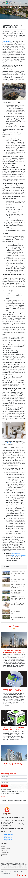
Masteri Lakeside (8, 839)
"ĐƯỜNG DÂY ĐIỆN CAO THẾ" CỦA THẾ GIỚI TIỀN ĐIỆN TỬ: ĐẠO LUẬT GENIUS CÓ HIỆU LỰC (13, 690)
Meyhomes (7, 841)
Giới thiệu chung (4, 846)
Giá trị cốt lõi (4, 850)
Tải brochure (4, 796)
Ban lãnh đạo (4, 854)
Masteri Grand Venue (9, 836)
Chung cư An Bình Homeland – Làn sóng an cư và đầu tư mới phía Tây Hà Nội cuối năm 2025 (13, 765)
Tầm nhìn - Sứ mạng (5, 848)
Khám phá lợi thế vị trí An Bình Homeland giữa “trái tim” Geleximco (13, 651)
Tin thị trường (15, 11)
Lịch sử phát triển (5, 852)
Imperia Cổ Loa (8, 837)
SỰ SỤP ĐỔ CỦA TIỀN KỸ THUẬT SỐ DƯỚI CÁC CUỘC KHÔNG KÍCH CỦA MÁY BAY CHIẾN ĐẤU (13, 729)
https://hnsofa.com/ (16, 553)
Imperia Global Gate (9, 834)
